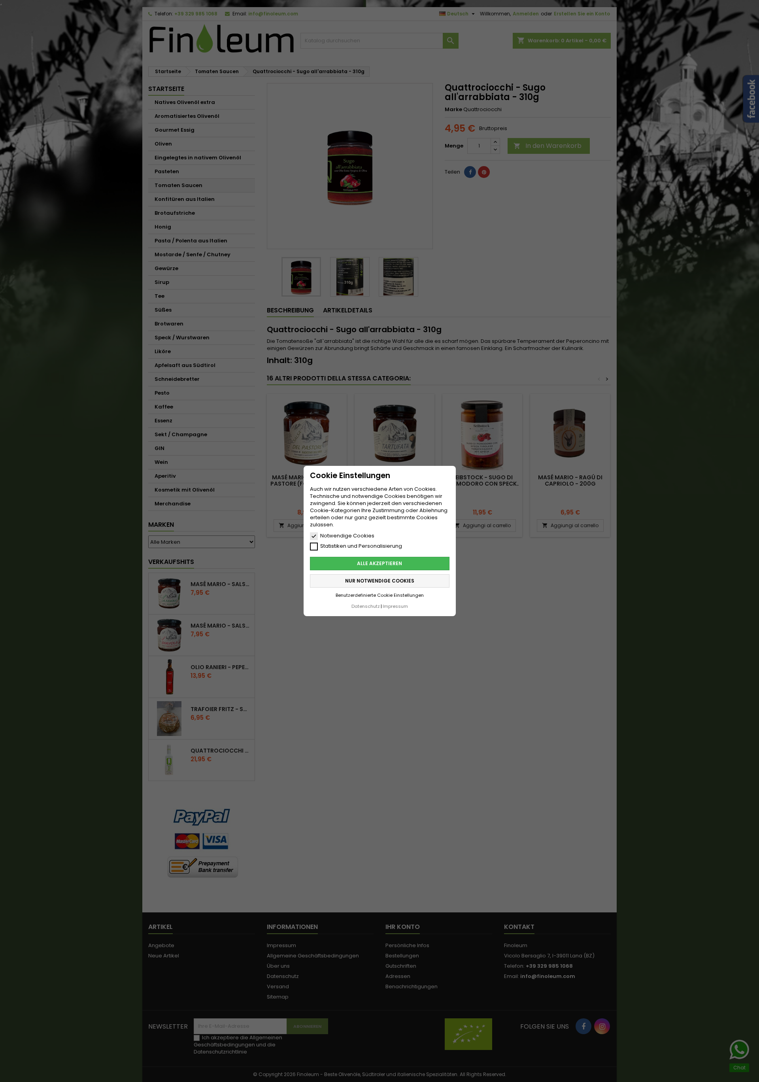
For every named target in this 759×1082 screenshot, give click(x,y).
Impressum (395, 606)
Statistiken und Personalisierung (361, 546)
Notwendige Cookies (347, 535)
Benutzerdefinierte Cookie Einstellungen (380, 595)
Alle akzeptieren (379, 563)
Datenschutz (365, 606)
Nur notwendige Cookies (379, 580)
